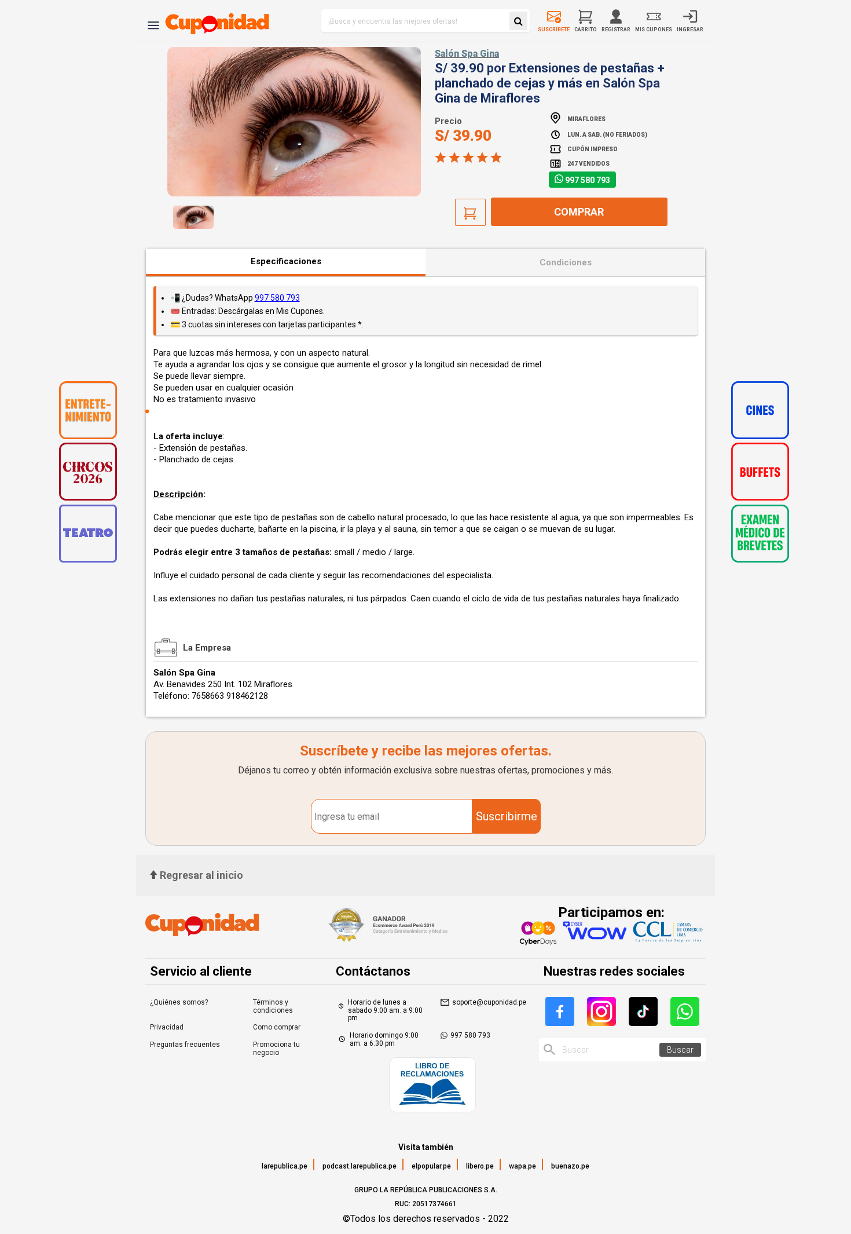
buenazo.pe (570, 1166)
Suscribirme (506, 816)
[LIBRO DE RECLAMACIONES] (432, 1086)
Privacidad (167, 1027)
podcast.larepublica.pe (359, 1166)
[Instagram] (601, 1011)
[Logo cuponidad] (210, 20)
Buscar (680, 1049)
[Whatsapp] (684, 1011)
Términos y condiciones (273, 1006)
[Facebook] (559, 1011)
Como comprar (276, 1027)
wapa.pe (522, 1166)
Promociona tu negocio (276, 1048)
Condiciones (566, 262)
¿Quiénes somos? (179, 1002)
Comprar (579, 212)
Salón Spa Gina (467, 53)
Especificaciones (286, 261)
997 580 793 (587, 180)
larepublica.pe (284, 1166)
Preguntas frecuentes (185, 1044)
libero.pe (480, 1166)
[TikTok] (643, 1011)
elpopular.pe (431, 1166)
